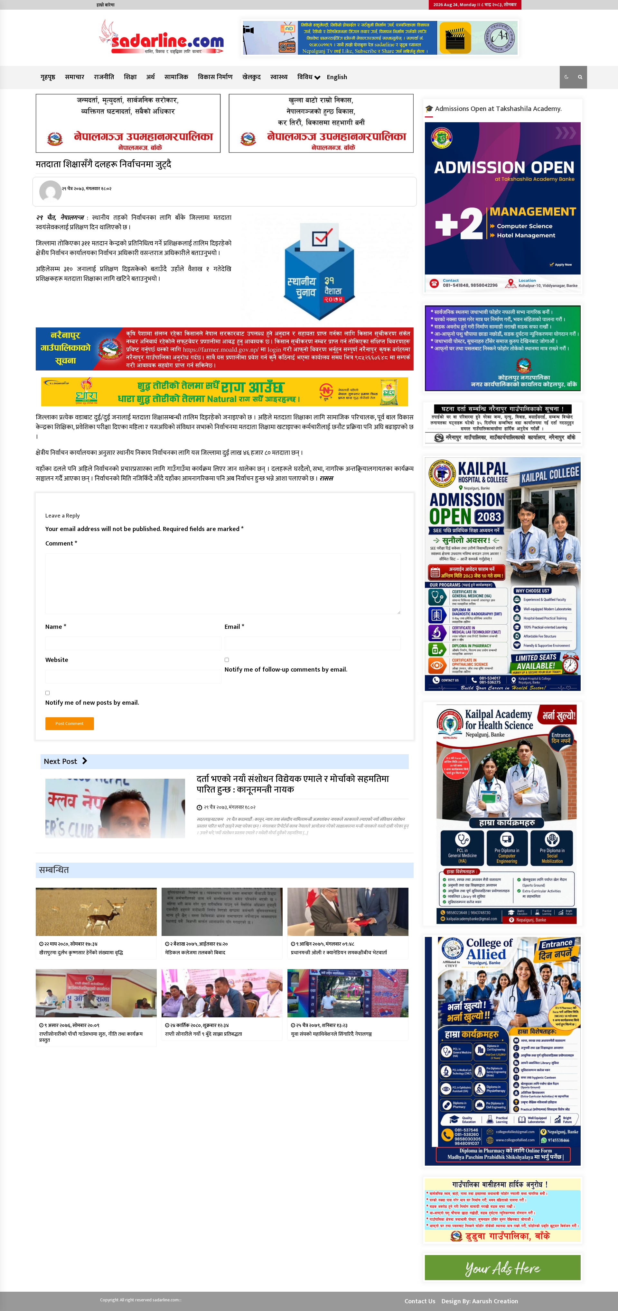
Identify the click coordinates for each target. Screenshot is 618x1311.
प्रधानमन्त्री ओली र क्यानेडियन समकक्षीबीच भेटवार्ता (339, 953)
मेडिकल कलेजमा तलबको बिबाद (195, 953)
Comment (61, 543)
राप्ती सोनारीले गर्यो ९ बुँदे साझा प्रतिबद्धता (203, 1034)
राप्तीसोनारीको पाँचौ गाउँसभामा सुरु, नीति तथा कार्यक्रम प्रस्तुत (91, 1037)
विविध (305, 77)
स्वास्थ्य (279, 77)
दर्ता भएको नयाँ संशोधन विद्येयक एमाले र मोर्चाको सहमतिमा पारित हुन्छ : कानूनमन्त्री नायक (293, 784)
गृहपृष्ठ (48, 77)
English (337, 77)
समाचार (74, 77)
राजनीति (104, 77)
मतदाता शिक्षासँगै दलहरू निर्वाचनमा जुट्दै (103, 164)
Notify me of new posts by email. (92, 703)
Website (56, 660)
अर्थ (150, 77)
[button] (566, 77)
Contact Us (420, 1301)
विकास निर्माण (215, 77)
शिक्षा (130, 77)
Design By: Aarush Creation (480, 1301)
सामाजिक (176, 77)
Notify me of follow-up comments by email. (286, 669)
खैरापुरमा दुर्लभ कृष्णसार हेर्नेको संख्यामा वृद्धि (81, 953)
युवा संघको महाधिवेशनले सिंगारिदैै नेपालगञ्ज (331, 1034)
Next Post (60, 761)
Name (55, 627)
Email (234, 627)
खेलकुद (251, 77)
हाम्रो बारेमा (106, 5)
